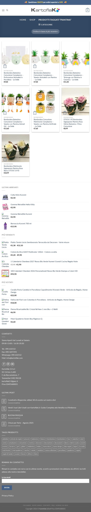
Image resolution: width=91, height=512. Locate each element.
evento (4, 446)
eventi (83, 443)
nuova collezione (50, 450)
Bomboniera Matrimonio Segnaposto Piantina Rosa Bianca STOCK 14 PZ (13, 168)
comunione (22, 443)
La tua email (6, 477)
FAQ (53, 505)
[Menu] (3, 10)
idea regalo (67, 446)
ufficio (30, 454)
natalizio (40, 450)
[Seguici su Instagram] (8, 364)
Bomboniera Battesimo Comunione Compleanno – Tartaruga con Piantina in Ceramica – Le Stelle (73, 76)
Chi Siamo (27, 505)
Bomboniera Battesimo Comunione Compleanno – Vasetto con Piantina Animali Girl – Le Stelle (14, 123)
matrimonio (6, 450)
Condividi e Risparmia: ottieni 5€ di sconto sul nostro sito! (32, 400)
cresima (31, 443)
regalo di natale (7, 454)
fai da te (12, 446)
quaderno (71, 450)
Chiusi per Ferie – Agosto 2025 (20, 423)
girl (18, 446)
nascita (26, 450)
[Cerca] (7, 10)
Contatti (46, 505)
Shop (32, 20)
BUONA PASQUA (15, 415)
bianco (43, 439)
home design (57, 446)
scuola (17, 454)
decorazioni (58, 443)
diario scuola (74, 443)
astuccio (27, 439)
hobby (39, 446)
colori (82, 439)
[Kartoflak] (46, 10)
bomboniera (51, 439)
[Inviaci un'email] (12, 364)
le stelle (82, 446)
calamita (75, 439)
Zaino (36, 454)
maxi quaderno (17, 450)
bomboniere (61, 439)
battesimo (35, 439)
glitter (23, 446)
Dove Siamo (37, 505)
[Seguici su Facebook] (4, 364)
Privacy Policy (8, 496)
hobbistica (31, 446)
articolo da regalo (16, 439)
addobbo (5, 439)
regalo (78, 450)
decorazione (48, 443)
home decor (47, 446)
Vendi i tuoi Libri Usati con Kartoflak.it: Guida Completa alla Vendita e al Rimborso (42, 408)
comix (4, 443)
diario (66, 443)
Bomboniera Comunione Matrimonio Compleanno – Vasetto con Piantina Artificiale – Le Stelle (45, 123)
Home (23, 20)
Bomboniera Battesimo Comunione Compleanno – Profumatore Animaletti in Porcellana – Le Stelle (13, 76)
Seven (23, 454)
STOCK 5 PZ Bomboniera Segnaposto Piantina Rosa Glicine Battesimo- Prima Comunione (73, 123)
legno (75, 446)
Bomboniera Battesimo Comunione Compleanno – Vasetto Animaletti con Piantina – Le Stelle (45, 76)
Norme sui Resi (62, 505)
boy (69, 439)
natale (33, 450)
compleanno (13, 443)
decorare (39, 443)
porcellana (62, 450)
